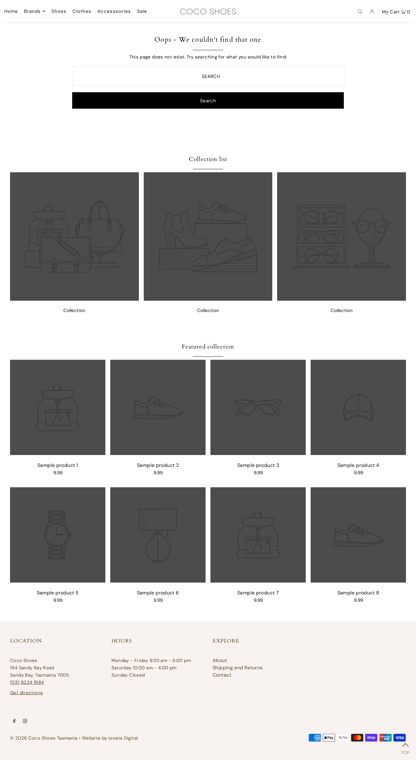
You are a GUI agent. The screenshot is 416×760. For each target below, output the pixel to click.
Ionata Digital (123, 738)
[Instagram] (25, 721)
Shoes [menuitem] (59, 11)
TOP (405, 752)
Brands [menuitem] (32, 11)
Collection (74, 310)
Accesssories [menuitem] (114, 11)
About (220, 660)
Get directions (26, 693)
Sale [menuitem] (142, 11)
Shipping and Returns (238, 667)
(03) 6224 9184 (27, 682)
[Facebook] (14, 721)
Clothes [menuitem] (82, 11)
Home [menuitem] (11, 11)
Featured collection (208, 347)
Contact (222, 675)
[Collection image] (74, 299)
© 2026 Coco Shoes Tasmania (44, 738)
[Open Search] (360, 11)
